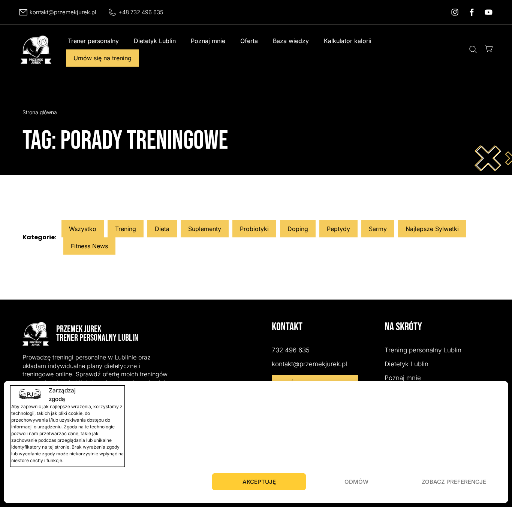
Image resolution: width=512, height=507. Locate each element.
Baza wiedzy (291, 41)
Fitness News (89, 246)
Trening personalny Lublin (423, 350)
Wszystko (82, 229)
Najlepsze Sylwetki (432, 229)
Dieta (162, 229)
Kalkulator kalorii (347, 41)
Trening (125, 229)
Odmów (356, 481)
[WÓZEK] (488, 48)
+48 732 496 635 (140, 12)
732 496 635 (291, 350)
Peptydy (338, 229)
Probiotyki (254, 229)
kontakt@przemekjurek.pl (63, 12)
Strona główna (39, 112)
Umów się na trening (102, 58)
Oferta (249, 41)
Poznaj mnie (208, 41)
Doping (297, 229)
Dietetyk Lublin (155, 41)
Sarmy (378, 229)
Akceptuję (259, 481)
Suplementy (204, 229)
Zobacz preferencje (454, 481)
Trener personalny (93, 41)
